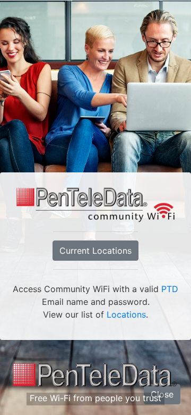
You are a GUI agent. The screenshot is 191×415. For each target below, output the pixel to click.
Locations (126, 314)
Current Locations (95, 250)
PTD (169, 289)
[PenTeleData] (95, 375)
